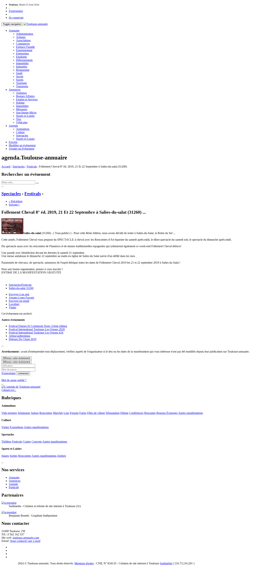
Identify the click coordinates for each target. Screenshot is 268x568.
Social (19, 76)
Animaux (21, 92)
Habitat (20, 102)
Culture (20, 132)
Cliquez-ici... (8, 390)
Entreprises (22, 53)
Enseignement (24, 50)
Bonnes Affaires (25, 96)
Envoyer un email (19, 300)
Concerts (37, 441)
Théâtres (6, 441)
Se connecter (16, 17)
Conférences (136, 413)
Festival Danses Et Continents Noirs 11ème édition (38, 326)
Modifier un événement (22, 145)
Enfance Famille (25, 46)
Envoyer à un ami (19, 294)
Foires (82, 413)
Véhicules (22, 122)
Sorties (14, 455)
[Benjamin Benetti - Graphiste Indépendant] (8, 512)
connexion (23, 373)
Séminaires (24, 413)
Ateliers (61, 455)
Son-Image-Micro (26, 112)
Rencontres (45, 413)
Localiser (14, 304)
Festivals (32, 166)
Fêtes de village (96, 413)
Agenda (13, 125)
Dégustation (113, 413)
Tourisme (21, 83)
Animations (22, 129)
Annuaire (14, 30)
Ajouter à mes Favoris (21, 297)
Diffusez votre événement (16, 358)
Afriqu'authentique (19, 335)
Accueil (5, 166)
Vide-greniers (9, 413)
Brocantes (150, 413)
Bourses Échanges (167, 413)
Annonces (14, 89)
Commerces (23, 43)
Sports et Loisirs (25, 115)
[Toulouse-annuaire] (36, 24)
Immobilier (22, 63)
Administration (24, 33)
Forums (74, 413)
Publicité (14, 487)
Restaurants (22, 69)
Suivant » (14, 204)
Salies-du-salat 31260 (21, 288)
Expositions (16, 427)
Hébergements (24, 60)
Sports (19, 79)
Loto (66, 413)
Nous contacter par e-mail (25, 540)
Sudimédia (166, 563)
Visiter (12, 307)
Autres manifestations (190, 413)
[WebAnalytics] (8, 563)
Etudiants (21, 56)
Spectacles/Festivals (20, 284)
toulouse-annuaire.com (26, 537)
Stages (5, 455)
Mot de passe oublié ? (13, 380)
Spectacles (22, 135)
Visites (5, 427)
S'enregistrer (16, 11)
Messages (21, 109)
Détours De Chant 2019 (22, 339)
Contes (27, 441)
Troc (18, 119)
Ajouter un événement (21, 148)
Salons (35, 413)
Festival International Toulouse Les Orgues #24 (36, 332)
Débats (124, 413)
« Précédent (15, 201)
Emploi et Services (27, 99)
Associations (23, 40)
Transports (22, 86)
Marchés (58, 413)
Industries (21, 66)
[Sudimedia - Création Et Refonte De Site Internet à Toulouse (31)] (8, 502)
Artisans (21, 37)
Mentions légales (84, 563)
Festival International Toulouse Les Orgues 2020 (37, 329)
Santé (19, 73)
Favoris (13, 142)
